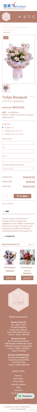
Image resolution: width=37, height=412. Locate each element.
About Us (18, 375)
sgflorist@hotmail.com (20, 332)
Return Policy (18, 378)
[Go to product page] (9, 257)
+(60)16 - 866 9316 (22, 334)
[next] (33, 96)
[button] (19, 17)
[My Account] (24, 16)
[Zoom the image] (18, 289)
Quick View (10, 278)
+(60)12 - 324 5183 (22, 348)
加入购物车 (24, 196)
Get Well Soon (13, 112)
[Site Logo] (6, 16)
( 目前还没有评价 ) (18, 101)
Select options (14, 253)
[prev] (30, 96)
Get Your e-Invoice (18, 393)
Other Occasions (27, 115)
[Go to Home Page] (2, 25)
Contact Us (18, 390)
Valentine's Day (8, 117)
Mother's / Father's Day (11, 115)
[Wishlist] (29, 16)
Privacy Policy (18, 381)
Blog (18, 387)
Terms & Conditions (18, 384)
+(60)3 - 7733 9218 (18, 351)
